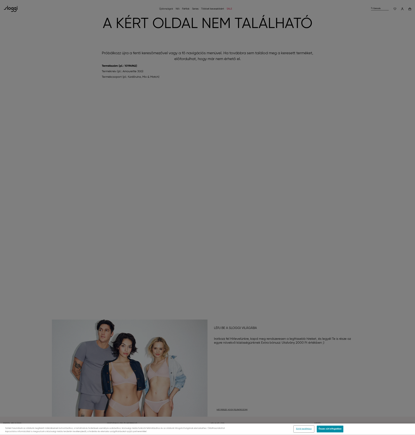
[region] (207, 429)
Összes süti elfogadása (330, 429)
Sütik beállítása (304, 429)
